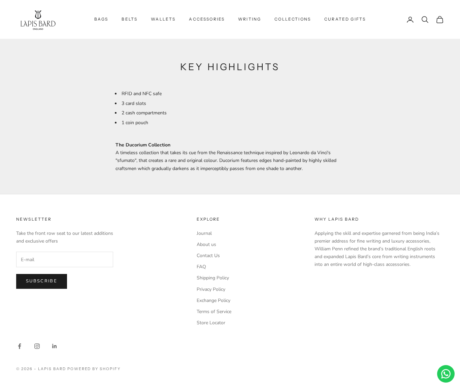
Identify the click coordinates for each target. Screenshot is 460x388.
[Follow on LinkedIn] (54, 346)
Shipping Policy (213, 278)
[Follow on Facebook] (19, 346)
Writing (249, 19)
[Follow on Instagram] (37, 346)
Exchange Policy (213, 300)
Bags (101, 19)
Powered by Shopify (94, 368)
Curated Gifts (345, 19)
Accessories (207, 19)
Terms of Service (214, 311)
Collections (292, 19)
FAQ (201, 267)
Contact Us (208, 255)
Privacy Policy (211, 289)
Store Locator (211, 323)
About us (206, 244)
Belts (129, 19)
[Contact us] (446, 374)
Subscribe (41, 281)
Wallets (163, 19)
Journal (204, 233)
